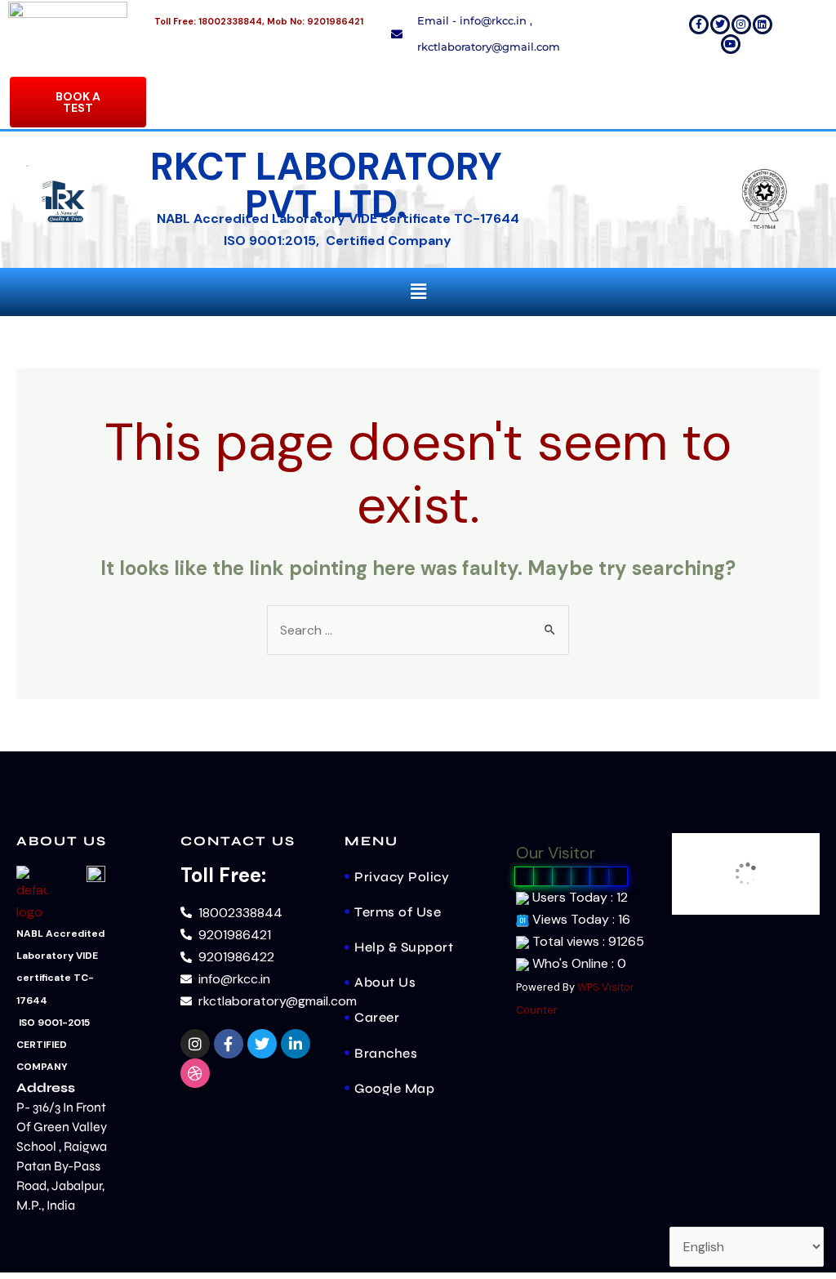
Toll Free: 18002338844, (209, 21)
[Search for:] (418, 630)
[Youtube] (730, 44)
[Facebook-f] (699, 24)
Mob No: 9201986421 (315, 21)
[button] (418, 291)
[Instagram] (741, 24)
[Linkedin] (762, 24)
